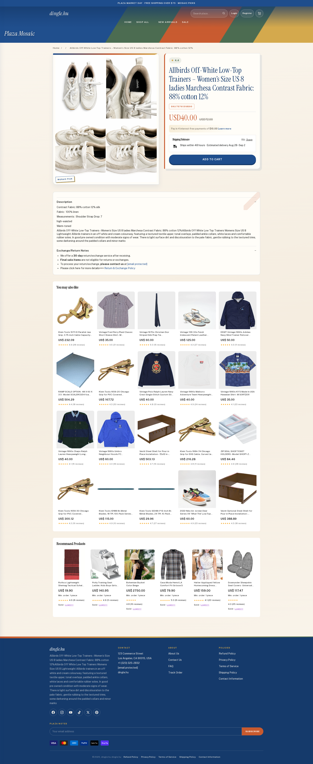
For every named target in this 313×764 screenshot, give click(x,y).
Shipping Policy (228, 672)
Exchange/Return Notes (73, 250)
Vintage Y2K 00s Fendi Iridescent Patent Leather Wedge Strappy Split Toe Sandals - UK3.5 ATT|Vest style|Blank (193, 334)
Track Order (175, 672)
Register (247, 13)
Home (128, 22)
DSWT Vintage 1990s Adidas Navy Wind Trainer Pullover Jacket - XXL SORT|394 (236, 334)
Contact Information (231, 678)
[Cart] (259, 13)
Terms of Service (229, 666)
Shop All (142, 22)
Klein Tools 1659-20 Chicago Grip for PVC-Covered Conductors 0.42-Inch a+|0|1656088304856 (114, 393)
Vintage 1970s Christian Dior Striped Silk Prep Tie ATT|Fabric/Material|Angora (154, 334)
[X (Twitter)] (88, 712)
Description (64, 201)
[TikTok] (79, 712)
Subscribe (252, 731)
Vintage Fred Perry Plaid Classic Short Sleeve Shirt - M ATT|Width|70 (116, 334)
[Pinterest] (96, 712)
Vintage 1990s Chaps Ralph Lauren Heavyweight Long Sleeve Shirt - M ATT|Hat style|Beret (72, 453)
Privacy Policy (227, 659)
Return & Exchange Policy (119, 268)
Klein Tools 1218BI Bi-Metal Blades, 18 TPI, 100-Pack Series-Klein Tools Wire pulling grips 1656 (115, 513)
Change (249, 139)
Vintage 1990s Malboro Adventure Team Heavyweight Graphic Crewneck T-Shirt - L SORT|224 (195, 393)
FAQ (170, 666)
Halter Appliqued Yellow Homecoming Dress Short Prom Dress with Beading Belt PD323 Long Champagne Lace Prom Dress (207, 584)
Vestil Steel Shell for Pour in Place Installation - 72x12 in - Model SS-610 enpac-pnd (154, 453)
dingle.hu (59, 13)
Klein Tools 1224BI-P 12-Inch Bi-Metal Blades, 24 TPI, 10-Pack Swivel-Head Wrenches (155, 513)
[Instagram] (62, 712)
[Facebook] (53, 712)
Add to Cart (212, 159)
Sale (185, 22)
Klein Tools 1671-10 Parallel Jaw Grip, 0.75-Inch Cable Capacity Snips (74, 334)
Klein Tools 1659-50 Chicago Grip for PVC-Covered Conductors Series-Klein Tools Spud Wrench (74, 513)
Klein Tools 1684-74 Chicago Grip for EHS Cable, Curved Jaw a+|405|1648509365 (196, 453)
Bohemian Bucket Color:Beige (135, 584)
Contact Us (175, 659)
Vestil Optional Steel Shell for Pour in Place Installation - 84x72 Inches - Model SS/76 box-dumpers (236, 513)
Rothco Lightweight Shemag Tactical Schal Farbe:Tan (70, 584)
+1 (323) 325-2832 (129, 663)
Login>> (69, 605)
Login (234, 13)
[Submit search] (224, 13)
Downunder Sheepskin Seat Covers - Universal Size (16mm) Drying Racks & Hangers (240, 584)
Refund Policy (227, 653)
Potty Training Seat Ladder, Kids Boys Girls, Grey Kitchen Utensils (104, 584)
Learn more (224, 128)
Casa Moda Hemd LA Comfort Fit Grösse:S (171, 584)
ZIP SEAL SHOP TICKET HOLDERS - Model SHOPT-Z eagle (235, 453)
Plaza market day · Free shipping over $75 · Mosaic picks (156, 3)
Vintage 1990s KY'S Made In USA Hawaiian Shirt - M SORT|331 (238, 393)
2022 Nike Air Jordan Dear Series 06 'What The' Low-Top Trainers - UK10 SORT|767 (195, 513)
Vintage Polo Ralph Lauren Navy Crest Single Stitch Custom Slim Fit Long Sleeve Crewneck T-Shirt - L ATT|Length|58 (156, 393)
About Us (173, 653)
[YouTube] (70, 712)
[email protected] (137, 264)
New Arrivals (167, 22)
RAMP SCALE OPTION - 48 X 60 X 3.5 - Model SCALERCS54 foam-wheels (75, 393)
